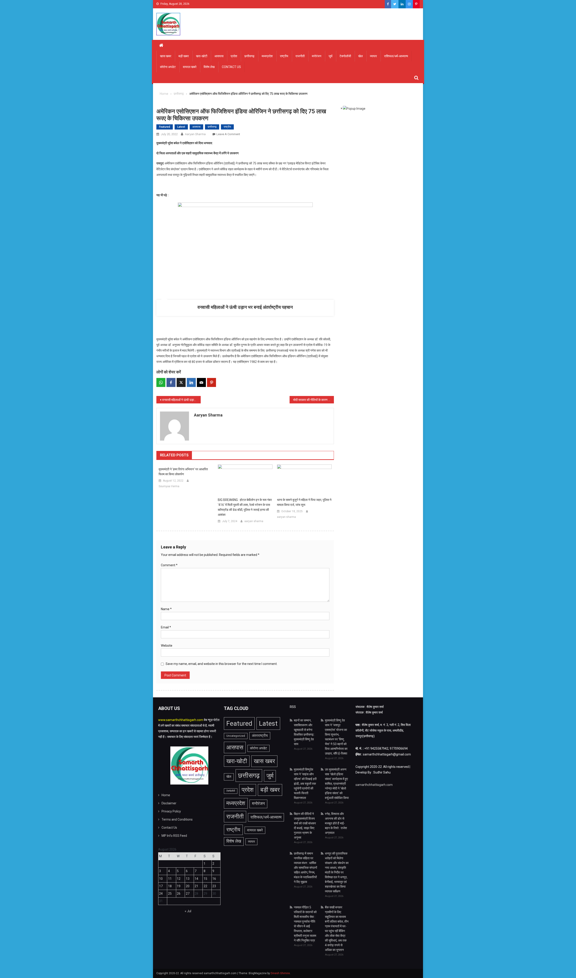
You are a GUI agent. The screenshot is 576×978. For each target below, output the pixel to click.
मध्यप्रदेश (267, 56)
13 (187, 878)
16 (214, 878)
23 (214, 886)
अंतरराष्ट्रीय (260, 735)
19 (178, 886)
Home (166, 795)
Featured (164, 126)
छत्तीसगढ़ (249, 56)
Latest (181, 126)
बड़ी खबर (183, 56)
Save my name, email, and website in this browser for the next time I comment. (221, 664)
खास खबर (165, 56)
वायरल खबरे (189, 67)
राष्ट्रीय (284, 56)
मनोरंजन (316, 56)
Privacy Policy (171, 811)
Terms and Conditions (177, 819)
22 (205, 886)
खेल (360, 56)
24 (161, 893)
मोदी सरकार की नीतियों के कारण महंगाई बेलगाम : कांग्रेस (313, 400)
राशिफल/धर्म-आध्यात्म (396, 56)
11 (170, 878)
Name (166, 609)
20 (187, 886)
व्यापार (373, 56)
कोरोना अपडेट (168, 67)
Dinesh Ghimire (280, 973)
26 (178, 893)
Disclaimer (169, 803)
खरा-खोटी (201, 56)
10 (161, 878)
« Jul (188, 911)
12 (178, 878)
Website (166, 645)
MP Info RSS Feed (174, 835)
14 (196, 878)
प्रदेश (234, 56)
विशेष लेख (209, 67)
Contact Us (231, 67)
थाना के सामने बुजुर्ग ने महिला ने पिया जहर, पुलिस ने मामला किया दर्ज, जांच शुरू (304, 502)
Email (166, 627)
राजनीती (300, 56)
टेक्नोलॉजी (345, 56)
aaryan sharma (195, 134)
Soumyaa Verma (169, 486)
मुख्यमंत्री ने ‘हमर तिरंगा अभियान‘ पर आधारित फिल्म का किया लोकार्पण (183, 471)
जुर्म (330, 56)
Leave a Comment (228, 134)
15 (205, 878)
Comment (169, 565)
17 (161, 886)
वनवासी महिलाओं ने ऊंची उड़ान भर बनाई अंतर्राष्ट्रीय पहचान (245, 307)
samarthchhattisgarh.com (374, 785)
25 (170, 893)
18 (170, 886)
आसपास (218, 56)
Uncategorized (235, 735)
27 (187, 893)
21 (196, 886)
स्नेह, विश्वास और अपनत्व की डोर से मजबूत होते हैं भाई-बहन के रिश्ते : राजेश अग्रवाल (336, 823)
